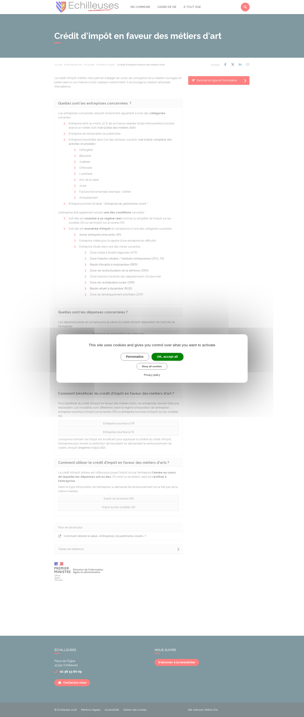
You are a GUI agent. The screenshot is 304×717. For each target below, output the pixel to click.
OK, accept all (167, 356)
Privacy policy (152, 374)
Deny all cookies (152, 366)
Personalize (135, 356)
